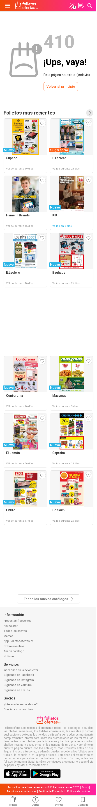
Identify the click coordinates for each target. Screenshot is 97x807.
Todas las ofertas (15, 631)
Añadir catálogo (14, 651)
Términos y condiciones (22, 791)
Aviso (84, 787)
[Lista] (80, 5)
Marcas (8, 636)
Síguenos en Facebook (19, 674)
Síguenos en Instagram (19, 680)
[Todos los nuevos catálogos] (89, 113)
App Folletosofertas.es (19, 641)
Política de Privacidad (52, 791)
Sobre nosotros (14, 646)
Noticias (9, 656)
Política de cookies (78, 791)
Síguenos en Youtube (18, 685)
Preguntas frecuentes (17, 620)
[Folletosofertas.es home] (26, 5)
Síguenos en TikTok (17, 690)
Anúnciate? (11, 626)
